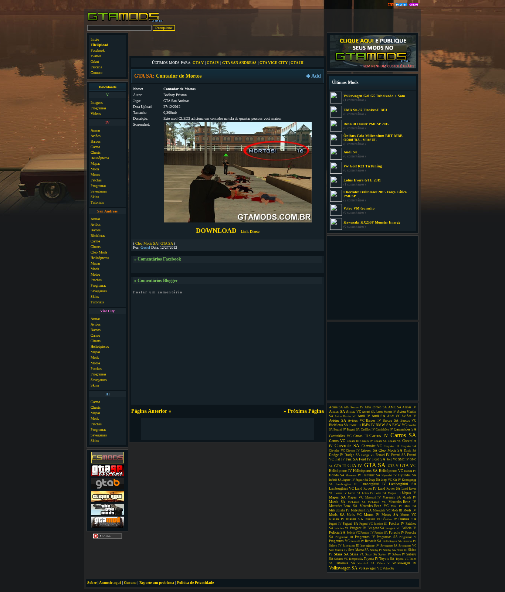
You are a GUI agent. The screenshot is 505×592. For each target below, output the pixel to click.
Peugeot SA (375, 528)
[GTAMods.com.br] (125, 21)
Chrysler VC (337, 450)
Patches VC (342, 528)
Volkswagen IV (404, 563)
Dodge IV (336, 455)
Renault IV (357, 541)
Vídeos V (383, 563)
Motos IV (371, 515)
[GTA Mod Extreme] (107, 527)
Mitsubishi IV (339, 510)
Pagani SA (350, 523)
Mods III (397, 510)
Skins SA (341, 554)
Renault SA (373, 541)
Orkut (95, 61)
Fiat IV (340, 459)
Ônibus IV (390, 519)
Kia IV (397, 480)
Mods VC (354, 515)
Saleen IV (335, 545)
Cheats (96, 152)
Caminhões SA (405, 429)
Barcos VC (408, 420)
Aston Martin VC (345, 416)
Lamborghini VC (341, 488)
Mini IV (396, 506)
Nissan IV (337, 519)
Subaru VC (341, 559)
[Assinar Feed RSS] (390, 5)
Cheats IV (366, 441)
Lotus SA (380, 493)
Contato (96, 73)
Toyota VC (402, 559)
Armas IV (409, 407)
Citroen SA (369, 450)
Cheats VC (394, 441)
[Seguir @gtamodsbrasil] (401, 5)
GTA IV (213, 63)
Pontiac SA (381, 532)
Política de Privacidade (195, 583)
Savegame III (351, 545)
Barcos (96, 141)
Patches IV (396, 523)
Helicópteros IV (340, 471)
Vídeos (96, 114)
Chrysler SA (409, 446)
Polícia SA (337, 532)
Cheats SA (380, 441)
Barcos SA (391, 420)
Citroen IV (353, 450)
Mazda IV (409, 497)
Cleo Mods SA (146, 243)
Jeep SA (374, 480)
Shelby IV (376, 550)
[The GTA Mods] (107, 514)
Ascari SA (368, 412)
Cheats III (353, 441)
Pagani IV (335, 523)
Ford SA (378, 459)
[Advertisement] (227, 44)
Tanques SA (356, 559)
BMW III (355, 425)
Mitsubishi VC (381, 510)
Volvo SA (388, 568)
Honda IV (410, 471)
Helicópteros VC (391, 471)
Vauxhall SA (365, 563)
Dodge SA (352, 455)
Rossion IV (409, 541)
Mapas (95, 163)
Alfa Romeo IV (353, 407)
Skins (95, 197)
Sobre (91, 583)
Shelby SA (389, 550)
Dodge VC (367, 455)
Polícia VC (353, 532)
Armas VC (353, 412)
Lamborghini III (346, 484)
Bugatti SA (353, 429)
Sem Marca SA (358, 550)
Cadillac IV (368, 429)
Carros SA (403, 435)
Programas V (407, 537)
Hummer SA (371, 475)
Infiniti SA (335, 480)
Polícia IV (408, 528)
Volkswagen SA (343, 568)
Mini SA (410, 506)
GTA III (297, 63)
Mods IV (409, 510)
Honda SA (337, 475)
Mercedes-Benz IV (402, 502)
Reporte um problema (156, 583)
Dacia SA (410, 450)
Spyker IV (384, 554)
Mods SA (337, 515)
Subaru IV (398, 554)
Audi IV (363, 416)
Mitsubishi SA (361, 510)
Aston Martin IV (386, 412)
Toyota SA (386, 559)
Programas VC (339, 541)
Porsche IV (396, 532)
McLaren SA (357, 502)
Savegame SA (389, 545)
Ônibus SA (407, 519)
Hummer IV (353, 475)
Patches (96, 180)
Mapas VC (355, 497)
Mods (95, 169)
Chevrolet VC (372, 446)
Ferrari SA (398, 455)
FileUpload (99, 45)
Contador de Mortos (178, 76)
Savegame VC (407, 545)
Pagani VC (366, 523)
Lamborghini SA (402, 484)
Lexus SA (354, 493)
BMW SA (383, 425)
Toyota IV (371, 559)
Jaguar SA (362, 480)
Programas (98, 108)
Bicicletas (98, 236)
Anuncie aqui (110, 583)
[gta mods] (107, 488)
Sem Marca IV (338, 550)
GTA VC (408, 465)
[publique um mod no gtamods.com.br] (372, 67)
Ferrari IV (383, 455)
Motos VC (408, 515)
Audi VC (393, 416)
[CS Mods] (107, 462)
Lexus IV (341, 493)
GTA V (198, 63)
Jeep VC (386, 480)
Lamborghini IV (373, 484)
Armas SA (337, 411)
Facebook (98, 50)
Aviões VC (356, 420)
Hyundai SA (407, 475)
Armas (95, 130)
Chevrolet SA (347, 445)
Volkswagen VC (370, 568)
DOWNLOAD (228, 230)
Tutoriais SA (345, 563)
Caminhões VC (340, 436)
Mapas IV (409, 493)
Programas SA (387, 537)
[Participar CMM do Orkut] (414, 5)
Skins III (402, 550)
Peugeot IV (358, 528)
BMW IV (368, 425)
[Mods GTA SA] (107, 501)
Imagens (97, 103)
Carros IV (378, 435)
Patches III (380, 523)
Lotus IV (367, 493)
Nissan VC (373, 519)
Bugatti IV (339, 429)
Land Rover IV (366, 488)
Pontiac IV (366, 532)
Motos (95, 175)
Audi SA (378, 416)
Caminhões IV (384, 429)
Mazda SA (337, 502)
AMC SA (394, 407)
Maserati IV (373, 497)
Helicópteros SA (365, 471)
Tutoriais (97, 202)
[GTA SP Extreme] (107, 475)
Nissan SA (354, 519)
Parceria (96, 67)
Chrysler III (391, 446)
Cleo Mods (99, 252)
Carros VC (337, 441)
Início (95, 39)
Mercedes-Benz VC (374, 506)
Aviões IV (408, 416)
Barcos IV (373, 420)
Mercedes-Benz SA (343, 506)
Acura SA (336, 407)
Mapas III (394, 493)
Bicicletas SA (338, 425)
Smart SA (371, 554)
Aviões (96, 136)
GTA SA (166, 243)
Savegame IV (369, 545)
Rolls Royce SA (392, 541)
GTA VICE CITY (274, 63)
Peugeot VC (393, 528)
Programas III (344, 537)
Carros (95, 147)
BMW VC (399, 425)
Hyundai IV (389, 475)
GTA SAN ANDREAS (239, 63)
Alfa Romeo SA (376, 407)
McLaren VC (377, 502)
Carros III (360, 436)
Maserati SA (392, 497)
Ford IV (365, 459)
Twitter (96, 56)
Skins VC (357, 554)
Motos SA (390, 515)
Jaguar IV (348, 480)
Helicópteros (100, 158)
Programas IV (365, 537)
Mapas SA (337, 497)
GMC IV (403, 459)
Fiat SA (351, 459)
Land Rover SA (389, 488)
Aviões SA (337, 420)
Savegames (99, 191)
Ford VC (392, 459)
